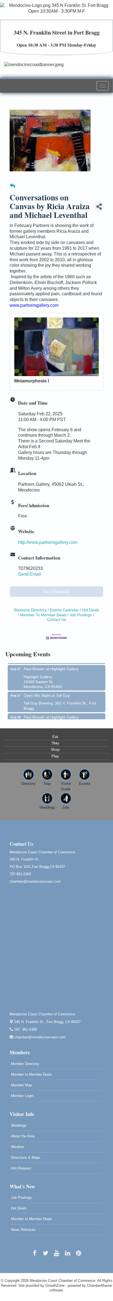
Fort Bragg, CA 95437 (47, 1022)
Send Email (29, 574)
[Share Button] (99, 206)
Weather (17, 1147)
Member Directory (25, 1064)
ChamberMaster (99, 1285)
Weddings (19, 1125)
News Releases (23, 1230)
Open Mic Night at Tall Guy (47, 691)
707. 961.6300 (25, 1029)
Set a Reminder (56, 591)
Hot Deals (90, 610)
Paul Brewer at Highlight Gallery (51, 664)
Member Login (22, 1096)
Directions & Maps (25, 1157)
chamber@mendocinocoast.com (39, 1037)
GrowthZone (54, 1285)
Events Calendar (64, 610)
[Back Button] (12, 186)
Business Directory (30, 610)
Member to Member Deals (31, 1074)
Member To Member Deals (43, 615)
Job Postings (81, 615)
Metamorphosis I (31, 381)
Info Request (21, 1168)
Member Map (21, 1085)
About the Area (23, 1136)
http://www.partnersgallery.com (47, 542)
